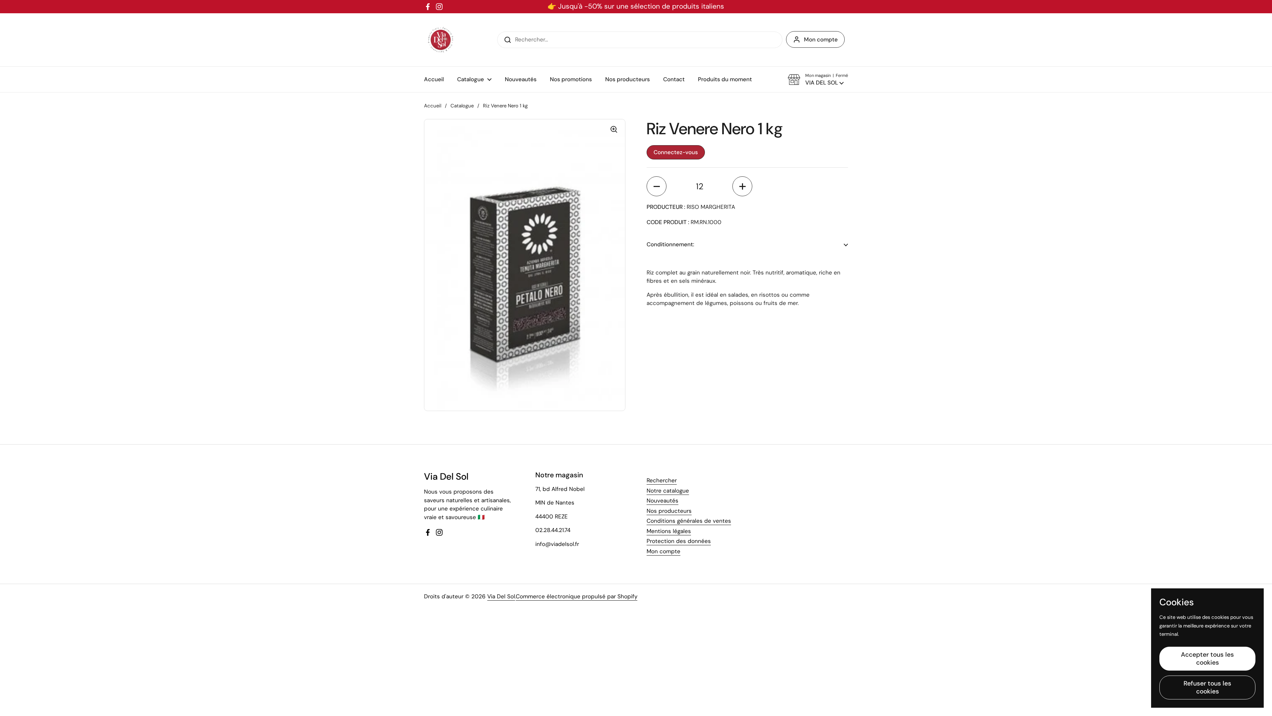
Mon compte (821, 39)
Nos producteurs (669, 510)
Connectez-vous (676, 152)
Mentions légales (669, 531)
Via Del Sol (501, 596)
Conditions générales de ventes (689, 520)
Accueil (432, 105)
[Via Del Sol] (440, 39)
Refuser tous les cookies (1207, 687)
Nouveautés (662, 500)
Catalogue (462, 105)
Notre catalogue (668, 490)
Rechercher (662, 480)
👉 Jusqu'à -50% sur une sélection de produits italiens (636, 6)
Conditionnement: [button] (670, 244)
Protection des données (679, 541)
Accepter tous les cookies (1207, 658)
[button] (818, 79)
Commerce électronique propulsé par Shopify (576, 596)
